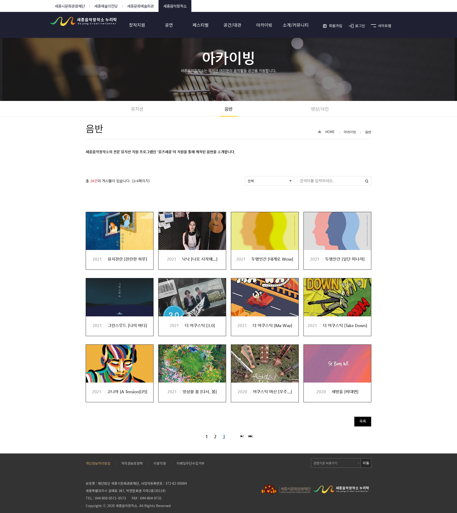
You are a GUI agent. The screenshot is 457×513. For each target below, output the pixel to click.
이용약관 (160, 463)
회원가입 (335, 25)
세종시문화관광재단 (70, 6)
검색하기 (366, 181)
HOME (330, 131)
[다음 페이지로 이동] (242, 437)
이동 (366, 462)
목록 (362, 421)
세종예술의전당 (106, 6)
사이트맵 (384, 25)
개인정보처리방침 (98, 463)
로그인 (360, 25)
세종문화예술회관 (140, 6)
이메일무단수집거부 (190, 463)
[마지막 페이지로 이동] (250, 437)
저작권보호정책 (132, 463)
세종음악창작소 (175, 6)
